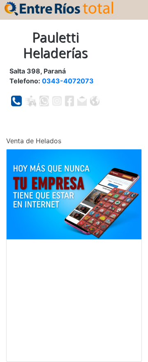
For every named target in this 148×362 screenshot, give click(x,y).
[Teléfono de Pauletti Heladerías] (16, 101)
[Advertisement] (74, 300)
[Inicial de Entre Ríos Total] (59, 8)
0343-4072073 (68, 81)
